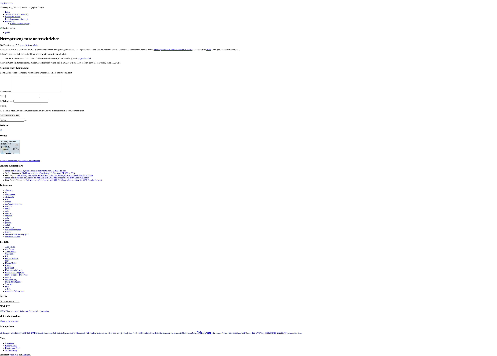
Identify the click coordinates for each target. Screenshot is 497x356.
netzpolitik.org (11, 279)
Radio (230, 333)
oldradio (8, 216)
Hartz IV (131, 333)
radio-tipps (9, 227)
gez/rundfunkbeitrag (13, 204)
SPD (244, 333)
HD (136, 333)
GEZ (114, 333)
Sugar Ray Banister (13, 282)
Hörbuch (142, 333)
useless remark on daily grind (17, 234)
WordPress (13, 355)
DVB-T (74, 333)
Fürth (110, 333)
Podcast (224, 333)
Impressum (9, 21)
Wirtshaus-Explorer (275, 332)
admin (35, 45)
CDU (28, 333)
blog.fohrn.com (6, 3)
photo (7, 220)
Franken (93, 333)
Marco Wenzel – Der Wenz (16, 275)
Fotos (7, 12)
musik (7, 209)
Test (253, 333)
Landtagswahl (165, 333)
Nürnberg (203, 332)
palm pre (218, 333)
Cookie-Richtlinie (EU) (20, 24)
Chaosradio (9, 254)
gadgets (8, 202)
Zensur (300, 333)
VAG (258, 333)
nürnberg (9, 213)
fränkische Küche (102, 333)
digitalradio (9, 197)
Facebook (81, 333)
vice (7, 286)
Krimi (157, 333)
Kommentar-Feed (12, 348)
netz (7, 211)
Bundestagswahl (18, 333)
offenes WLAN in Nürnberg (16, 14)
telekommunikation (13, 230)
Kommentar (5, 92)
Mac (172, 333)
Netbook (189, 333)
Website (3, 106)
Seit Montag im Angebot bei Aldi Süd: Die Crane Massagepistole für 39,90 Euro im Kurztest (55, 175)
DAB (33, 333)
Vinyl (262, 333)
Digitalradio (67, 333)
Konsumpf (9, 268)
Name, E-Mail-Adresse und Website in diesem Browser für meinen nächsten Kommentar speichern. (43, 111)
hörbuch (8, 206)
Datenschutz (47, 333)
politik (7, 32)
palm (7, 218)
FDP (87, 333)
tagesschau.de (84, 58)
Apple (7, 333)
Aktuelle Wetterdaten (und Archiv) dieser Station (20, 161)
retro (235, 333)
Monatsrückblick (180, 333)
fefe (6, 256)
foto (6, 199)
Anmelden (9, 343)
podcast (8, 223)
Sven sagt (9, 284)
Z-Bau (7, 289)
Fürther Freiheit (11, 258)
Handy (126, 333)
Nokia (194, 333)
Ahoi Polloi (10, 247)
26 (4, 333)
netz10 (8, 277)
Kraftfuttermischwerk (14, 270)
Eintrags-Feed (11, 346)
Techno (248, 333)
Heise (208, 49)
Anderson (26, 355)
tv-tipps (8, 232)
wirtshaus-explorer (12, 237)
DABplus (39, 333)
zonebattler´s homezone (14, 291)
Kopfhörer (150, 333)
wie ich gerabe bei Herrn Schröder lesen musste (173, 49)
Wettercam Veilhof (12, 17)
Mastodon (45, 311)
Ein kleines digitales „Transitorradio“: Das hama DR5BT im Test (39, 171)
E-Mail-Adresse (6, 101)
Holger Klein (10, 263)
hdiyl (7, 261)
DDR (54, 333)
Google (120, 333)
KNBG (8, 265)
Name (2, 96)
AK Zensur (9, 249)
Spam (239, 333)
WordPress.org (11, 350)
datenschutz (10, 195)
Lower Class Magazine (14, 272)
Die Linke (60, 333)
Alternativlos (10, 251)
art (6, 192)
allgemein (9, 190)
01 (1, 333)
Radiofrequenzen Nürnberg (16, 19)
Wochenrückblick (292, 333)
